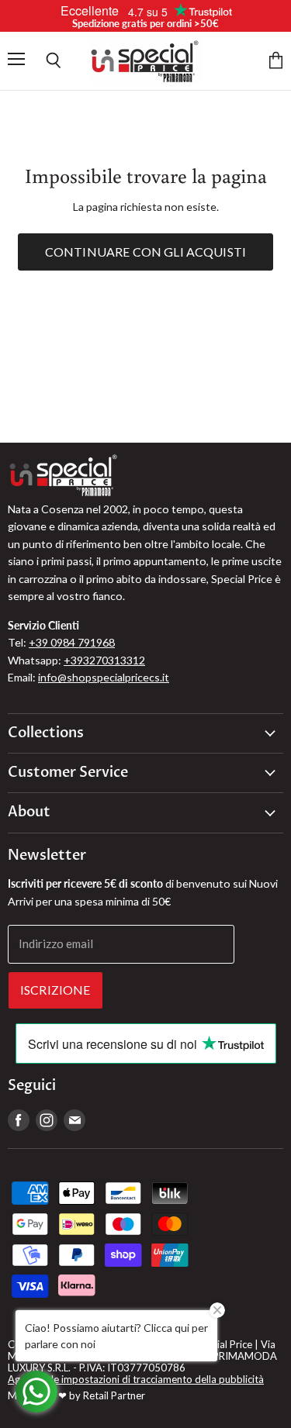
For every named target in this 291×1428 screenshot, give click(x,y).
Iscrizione (55, 989)
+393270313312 (104, 660)
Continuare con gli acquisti (145, 251)
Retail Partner (114, 1395)
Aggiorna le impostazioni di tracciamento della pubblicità (136, 1379)
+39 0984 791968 (72, 642)
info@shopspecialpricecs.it (103, 677)
